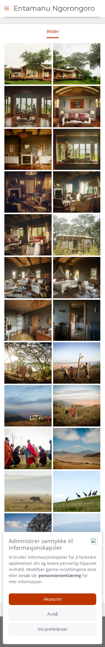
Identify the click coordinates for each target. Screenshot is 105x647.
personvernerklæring (59, 575)
